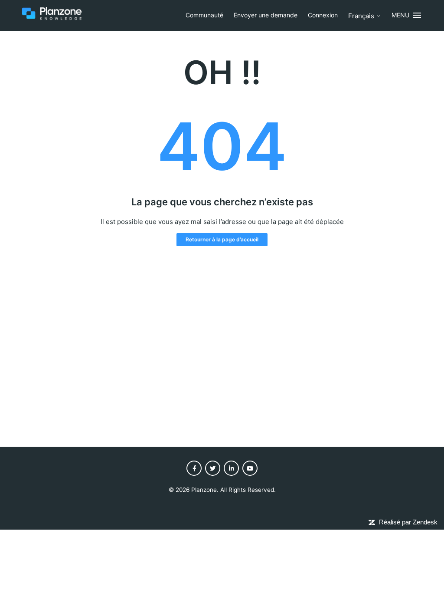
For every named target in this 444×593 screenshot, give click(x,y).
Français (362, 16)
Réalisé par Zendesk (408, 522)
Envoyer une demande (265, 15)
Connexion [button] (323, 15)
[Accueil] (52, 18)
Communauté (204, 15)
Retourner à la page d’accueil (222, 239)
